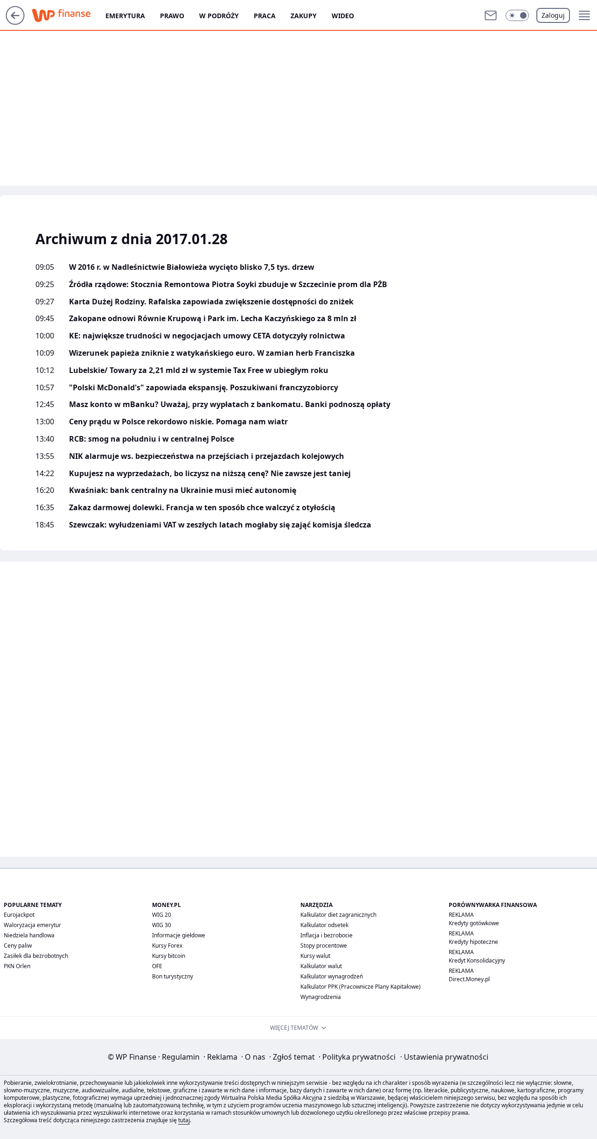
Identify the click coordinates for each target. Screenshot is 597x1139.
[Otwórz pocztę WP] (490, 15)
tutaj (184, 1120)
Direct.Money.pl (469, 979)
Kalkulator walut (321, 966)
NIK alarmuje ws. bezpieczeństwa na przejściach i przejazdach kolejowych (206, 456)
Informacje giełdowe (178, 935)
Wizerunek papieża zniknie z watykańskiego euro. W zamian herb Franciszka (212, 353)
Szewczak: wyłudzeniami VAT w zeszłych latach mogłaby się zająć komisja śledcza (220, 525)
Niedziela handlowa (29, 935)
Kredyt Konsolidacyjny (477, 960)
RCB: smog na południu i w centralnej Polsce (151, 439)
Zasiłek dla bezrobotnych (36, 956)
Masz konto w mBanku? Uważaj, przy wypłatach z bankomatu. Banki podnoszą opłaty (229, 404)
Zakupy (304, 15)
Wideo (343, 15)
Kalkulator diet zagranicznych (338, 915)
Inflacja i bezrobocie (326, 935)
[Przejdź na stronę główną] (15, 22)
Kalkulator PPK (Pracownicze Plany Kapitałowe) (360, 987)
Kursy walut (315, 956)
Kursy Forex (167, 945)
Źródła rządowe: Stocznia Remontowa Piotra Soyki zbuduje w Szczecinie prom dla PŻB (228, 284)
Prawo (172, 15)
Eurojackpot (19, 915)
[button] (517, 15)
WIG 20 (161, 915)
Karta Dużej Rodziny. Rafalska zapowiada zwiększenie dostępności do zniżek (211, 302)
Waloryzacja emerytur (32, 925)
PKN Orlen (17, 966)
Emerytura (125, 15)
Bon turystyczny (172, 976)
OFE (157, 966)
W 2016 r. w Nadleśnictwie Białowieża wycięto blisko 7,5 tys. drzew (191, 267)
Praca (265, 15)
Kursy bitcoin (168, 956)
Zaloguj (553, 15)
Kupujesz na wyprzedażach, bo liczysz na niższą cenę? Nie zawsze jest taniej (210, 473)
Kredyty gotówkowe (474, 923)
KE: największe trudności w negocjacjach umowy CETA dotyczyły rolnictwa (207, 336)
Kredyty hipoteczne (473, 942)
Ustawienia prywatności (444, 1057)
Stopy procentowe (323, 945)
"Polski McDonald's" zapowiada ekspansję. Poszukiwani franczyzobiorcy (203, 388)
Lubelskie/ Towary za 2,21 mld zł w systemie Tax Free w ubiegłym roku (198, 370)
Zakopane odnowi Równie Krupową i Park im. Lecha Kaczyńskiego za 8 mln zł (212, 318)
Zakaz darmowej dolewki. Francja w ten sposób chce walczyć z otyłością (202, 508)
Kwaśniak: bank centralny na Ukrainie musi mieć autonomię (182, 490)
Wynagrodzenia (320, 997)
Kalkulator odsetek (324, 925)
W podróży (219, 15)
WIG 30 (161, 925)
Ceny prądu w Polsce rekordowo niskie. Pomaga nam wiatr (178, 422)
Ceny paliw (18, 945)
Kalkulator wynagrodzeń (331, 976)
